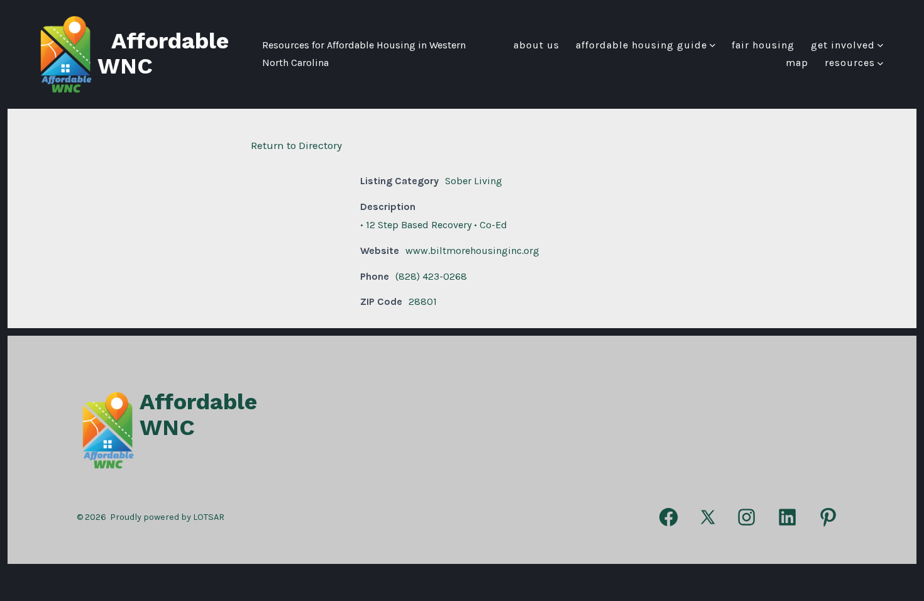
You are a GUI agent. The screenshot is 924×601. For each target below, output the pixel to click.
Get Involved (843, 45)
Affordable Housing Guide (641, 45)
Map (797, 63)
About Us (536, 45)
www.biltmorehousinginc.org (472, 250)
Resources (850, 63)
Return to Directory (296, 145)
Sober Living (473, 181)
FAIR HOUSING (763, 45)
